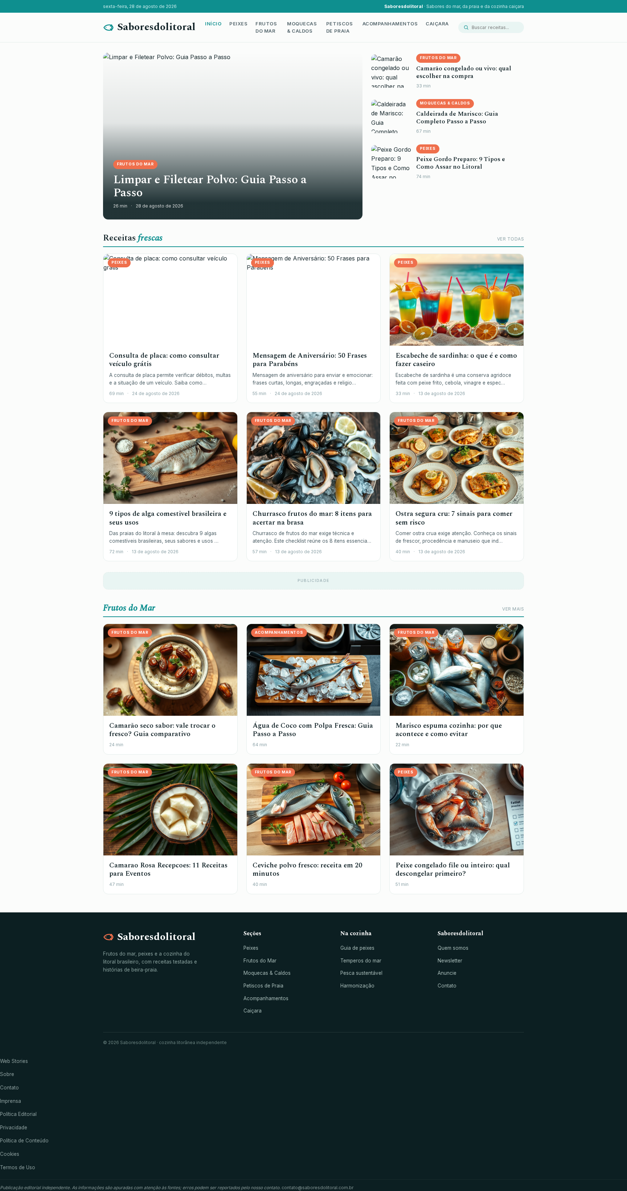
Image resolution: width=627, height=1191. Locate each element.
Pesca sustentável (361, 973)
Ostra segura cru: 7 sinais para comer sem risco (454, 518)
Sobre (7, 1074)
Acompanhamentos (390, 23)
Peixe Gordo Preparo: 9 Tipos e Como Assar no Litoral (460, 163)
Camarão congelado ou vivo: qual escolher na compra (463, 72)
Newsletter (450, 961)
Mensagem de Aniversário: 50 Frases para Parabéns (310, 359)
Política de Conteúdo (24, 1140)
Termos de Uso (17, 1167)
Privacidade (13, 1127)
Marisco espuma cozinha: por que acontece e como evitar (449, 729)
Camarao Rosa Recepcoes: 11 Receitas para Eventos (168, 869)
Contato (447, 986)
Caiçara (437, 23)
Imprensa (10, 1101)
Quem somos (453, 948)
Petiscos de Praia (339, 27)
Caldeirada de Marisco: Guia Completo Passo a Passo (457, 117)
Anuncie (447, 973)
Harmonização (357, 986)
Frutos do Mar (266, 27)
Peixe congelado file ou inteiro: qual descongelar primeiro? (453, 869)
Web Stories (14, 1061)
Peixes (238, 23)
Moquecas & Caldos (302, 27)
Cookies (9, 1154)
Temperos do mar (360, 961)
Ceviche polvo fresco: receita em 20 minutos (307, 869)
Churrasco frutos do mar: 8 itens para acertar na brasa (312, 518)
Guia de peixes (357, 948)
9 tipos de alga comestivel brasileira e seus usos (167, 518)
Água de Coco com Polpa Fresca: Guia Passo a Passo (313, 729)
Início (213, 23)
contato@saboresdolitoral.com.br (317, 1187)
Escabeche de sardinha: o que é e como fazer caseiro (456, 359)
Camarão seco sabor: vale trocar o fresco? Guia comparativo (162, 729)
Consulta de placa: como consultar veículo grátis (164, 359)
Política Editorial (18, 1114)
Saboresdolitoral (156, 27)
